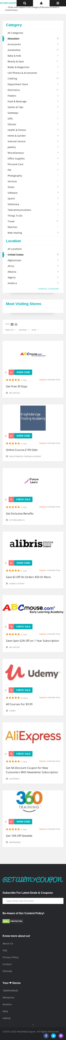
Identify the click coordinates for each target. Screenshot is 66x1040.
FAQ (5, 950)
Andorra (33, 283)
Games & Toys (33, 107)
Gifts (33, 118)
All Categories (15, 32)
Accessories (33, 44)
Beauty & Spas (33, 61)
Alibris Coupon (16, 583)
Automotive (33, 50)
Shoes (33, 187)
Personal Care (33, 164)
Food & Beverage (33, 101)
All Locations (15, 248)
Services (33, 181)
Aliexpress (14, 778)
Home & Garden (33, 135)
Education (33, 38)
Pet (33, 170)
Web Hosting (33, 232)
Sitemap (7, 971)
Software (33, 192)
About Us (8, 943)
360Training (15, 842)
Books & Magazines (33, 67)
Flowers (33, 95)
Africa (33, 266)
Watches (33, 227)
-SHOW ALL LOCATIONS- (48, 288)
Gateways (33, 112)
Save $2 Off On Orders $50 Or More (28, 577)
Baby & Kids (33, 55)
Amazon (7, 1004)
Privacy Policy (11, 957)
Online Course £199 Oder (22, 450)
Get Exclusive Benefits (20, 513)
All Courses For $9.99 (19, 704)
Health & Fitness (33, 130)
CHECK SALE (23, 499)
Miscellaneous (33, 152)
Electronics (33, 90)
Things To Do (33, 215)
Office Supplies (33, 158)
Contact (7, 964)
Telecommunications (33, 209)
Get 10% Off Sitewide (19, 836)
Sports (33, 198)
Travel (33, 221)
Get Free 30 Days (16, 386)
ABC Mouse (14, 393)
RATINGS (23, 330)
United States (33, 254)
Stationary (33, 204)
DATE (34, 330)
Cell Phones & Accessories (33, 72)
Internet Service (33, 141)
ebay (5, 1011)
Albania (33, 271)
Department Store (33, 84)
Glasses (33, 124)
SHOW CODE (23, 372)
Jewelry (33, 147)
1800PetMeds (10, 990)
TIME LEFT (9, 330)
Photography (33, 175)
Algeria (33, 277)
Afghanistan (33, 260)
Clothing (33, 78)
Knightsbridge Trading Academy (25, 456)
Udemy (12, 710)
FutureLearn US (17, 520)
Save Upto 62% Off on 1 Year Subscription (32, 641)
